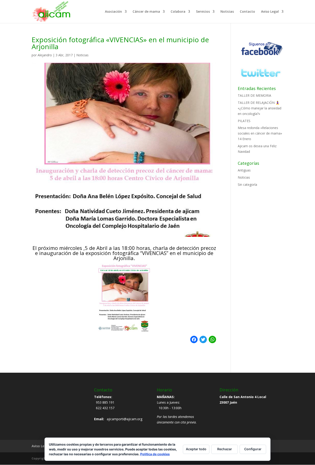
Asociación (113, 12)
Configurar (253, 449)
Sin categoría (247, 184)
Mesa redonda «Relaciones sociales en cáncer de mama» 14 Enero (260, 133)
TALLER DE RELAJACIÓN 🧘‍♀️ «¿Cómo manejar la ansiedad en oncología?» (259, 108)
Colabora (178, 12)
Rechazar (224, 449)
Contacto (247, 12)
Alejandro (45, 55)
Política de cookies (155, 454)
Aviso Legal (270, 12)
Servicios (203, 12)
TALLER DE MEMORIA (254, 95)
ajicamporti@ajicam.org (124, 419)
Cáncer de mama (146, 12)
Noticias (227, 12)
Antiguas (244, 170)
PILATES (244, 121)
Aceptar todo (196, 449)
